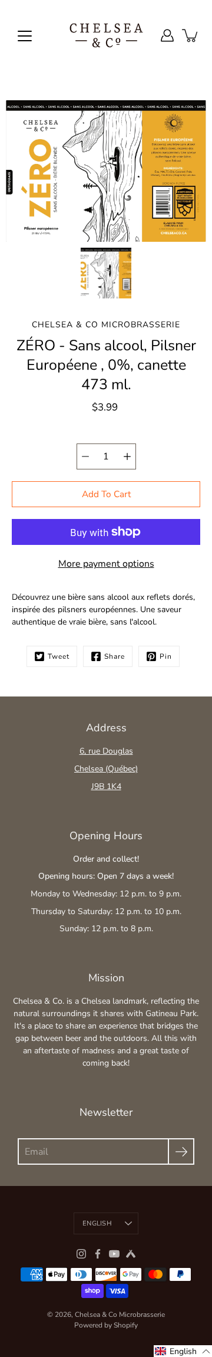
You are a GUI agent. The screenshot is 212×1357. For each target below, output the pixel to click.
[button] (183, 1351)
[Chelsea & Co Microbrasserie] (106, 35)
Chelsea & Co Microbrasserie (120, 1314)
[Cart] (190, 35)
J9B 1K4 (106, 786)
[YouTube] (114, 1254)
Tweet (58, 656)
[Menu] (25, 36)
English (97, 1223)
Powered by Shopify (106, 1325)
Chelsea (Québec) (106, 768)
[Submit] (181, 1151)
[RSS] (130, 1254)
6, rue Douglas (106, 751)
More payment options (106, 563)
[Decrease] (85, 456)
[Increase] (127, 456)
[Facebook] (97, 1254)
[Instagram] (81, 1254)
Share (114, 656)
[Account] (167, 35)
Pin (166, 656)
